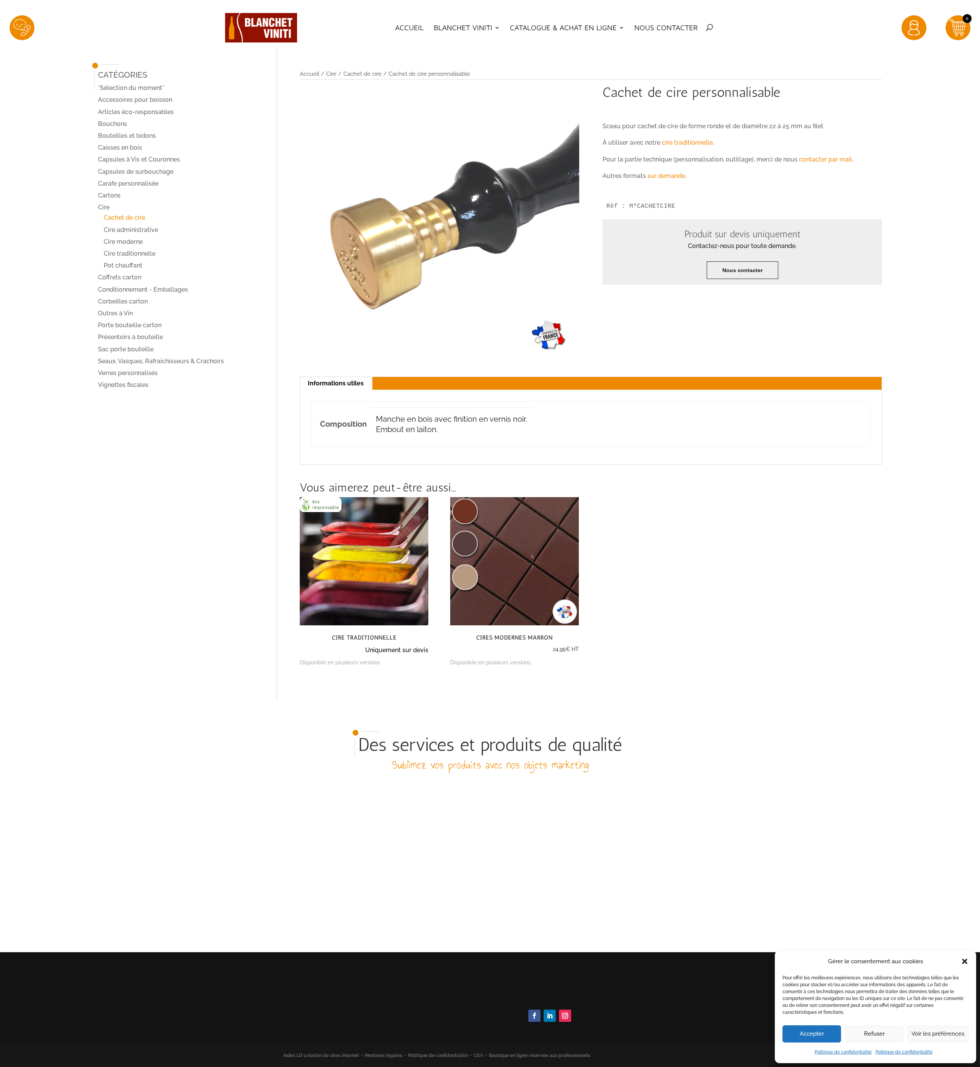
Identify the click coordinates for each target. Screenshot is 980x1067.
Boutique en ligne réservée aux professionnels (539, 1055)
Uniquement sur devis (396, 650)
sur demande (666, 175)
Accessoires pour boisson (135, 99)
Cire (331, 73)
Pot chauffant (123, 265)
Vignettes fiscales (123, 384)
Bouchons (112, 123)
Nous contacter (666, 28)
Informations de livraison (680, 1016)
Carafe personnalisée (128, 183)
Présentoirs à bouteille (130, 337)
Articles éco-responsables (136, 112)
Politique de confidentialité (843, 1052)
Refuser (874, 1033)
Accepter (812, 1033)
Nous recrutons (667, 1027)
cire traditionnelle (687, 142)
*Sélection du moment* (131, 87)
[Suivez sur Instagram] (565, 1016)
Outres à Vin (115, 313)
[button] (965, 961)
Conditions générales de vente (688, 1006)
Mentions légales (383, 1055)
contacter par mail (825, 159)
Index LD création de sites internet (321, 1055)
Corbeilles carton (123, 301)
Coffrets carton (119, 277)
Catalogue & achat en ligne (563, 28)
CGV (478, 1055)
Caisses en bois (120, 147)
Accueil (409, 28)
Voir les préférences (937, 1033)
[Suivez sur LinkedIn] (550, 1016)
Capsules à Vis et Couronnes (139, 159)
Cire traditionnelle (129, 253)
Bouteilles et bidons (127, 135)
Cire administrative (131, 229)
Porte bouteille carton (130, 325)
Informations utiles (336, 383)
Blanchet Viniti (463, 28)
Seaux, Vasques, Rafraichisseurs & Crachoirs (161, 361)
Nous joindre (544, 994)
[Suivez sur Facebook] (534, 1016)
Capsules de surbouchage (135, 171)
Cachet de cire (362, 73)
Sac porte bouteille (126, 349)
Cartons (109, 195)
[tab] (335, 383)
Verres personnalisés (128, 373)
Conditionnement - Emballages (143, 289)
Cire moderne (123, 241)
